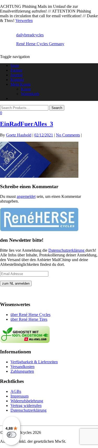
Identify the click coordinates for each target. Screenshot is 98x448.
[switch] (11, 435)
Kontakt (17, 79)
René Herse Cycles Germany (40, 44)
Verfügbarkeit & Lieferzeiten (34, 362)
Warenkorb (30, 93)
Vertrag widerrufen (26, 405)
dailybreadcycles (30, 35)
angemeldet (26, 196)
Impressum (19, 396)
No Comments (68, 135)
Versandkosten (22, 366)
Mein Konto (20, 84)
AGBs (15, 391)
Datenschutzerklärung (66, 250)
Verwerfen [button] (24, 20)
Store (14, 65)
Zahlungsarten (22, 371)
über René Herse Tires (28, 319)
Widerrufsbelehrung (26, 401)
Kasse (26, 89)
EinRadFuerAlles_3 (26, 123)
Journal (16, 75)
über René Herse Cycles (30, 314)
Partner (16, 70)
